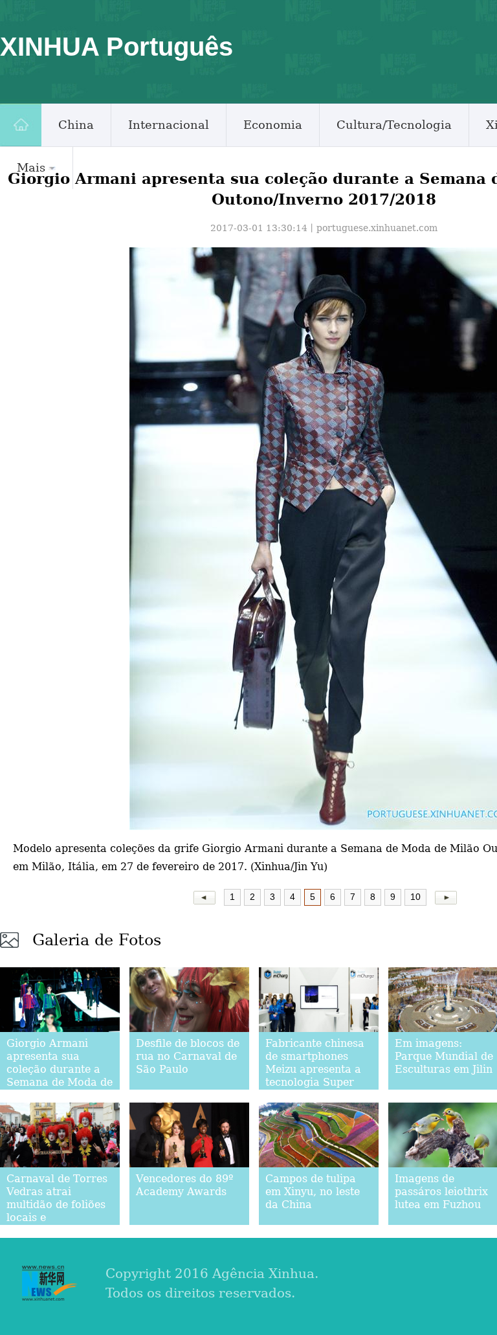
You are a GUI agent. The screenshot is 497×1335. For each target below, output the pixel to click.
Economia (272, 124)
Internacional (168, 124)
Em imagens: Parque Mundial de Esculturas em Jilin (444, 1056)
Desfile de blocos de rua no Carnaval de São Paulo (187, 1056)
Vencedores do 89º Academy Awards (185, 1185)
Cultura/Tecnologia (394, 124)
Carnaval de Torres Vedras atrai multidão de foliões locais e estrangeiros (56, 1204)
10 (415, 897)
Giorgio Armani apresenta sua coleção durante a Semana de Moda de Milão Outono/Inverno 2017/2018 (59, 1082)
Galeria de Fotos (96, 940)
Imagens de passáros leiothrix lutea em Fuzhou (441, 1191)
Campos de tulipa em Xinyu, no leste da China (312, 1191)
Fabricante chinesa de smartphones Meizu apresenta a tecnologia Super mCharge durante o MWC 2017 (316, 1075)
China (76, 124)
